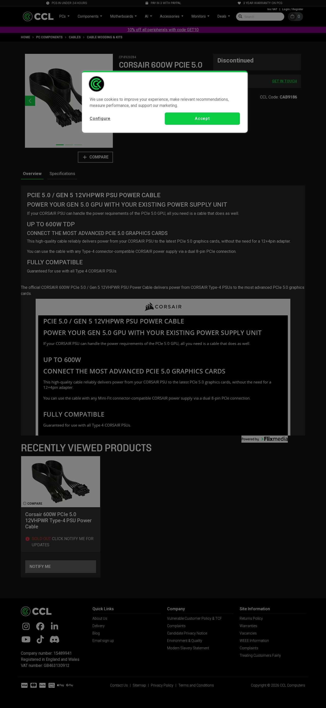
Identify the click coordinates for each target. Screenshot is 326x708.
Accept (202, 118)
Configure (100, 118)
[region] (165, 102)
